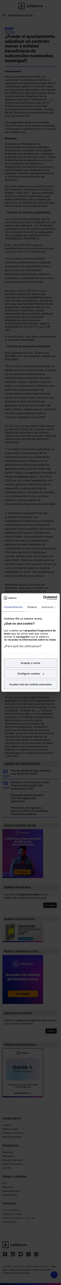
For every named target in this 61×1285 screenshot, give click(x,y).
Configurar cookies (28, 673)
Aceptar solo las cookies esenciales (30, 684)
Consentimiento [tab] (13, 606)
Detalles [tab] (32, 606)
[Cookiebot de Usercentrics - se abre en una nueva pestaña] (43, 598)
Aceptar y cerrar (30, 662)
